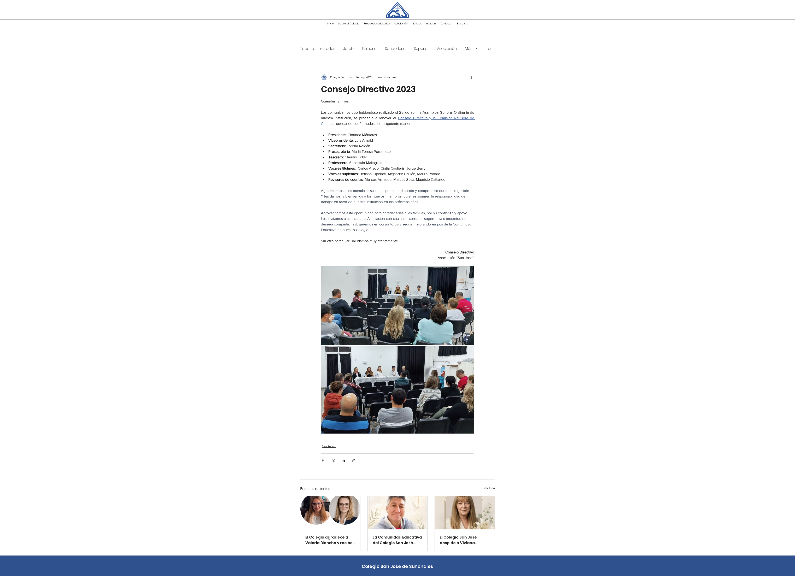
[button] (489, 48)
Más (468, 48)
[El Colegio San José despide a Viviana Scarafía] (465, 512)
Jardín (348, 48)
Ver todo (489, 488)
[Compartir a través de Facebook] (323, 460)
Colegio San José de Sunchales (397, 566)
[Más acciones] (471, 77)
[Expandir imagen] (397, 305)
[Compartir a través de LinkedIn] (343, 460)
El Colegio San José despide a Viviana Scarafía (458, 540)
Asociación (447, 48)
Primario (369, 48)
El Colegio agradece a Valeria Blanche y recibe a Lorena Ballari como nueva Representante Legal (329, 540)
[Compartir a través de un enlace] (353, 460)
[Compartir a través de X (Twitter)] (333, 460)
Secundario (395, 48)
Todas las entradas (317, 48)
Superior (421, 48)
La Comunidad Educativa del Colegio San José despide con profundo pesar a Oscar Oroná (397, 540)
